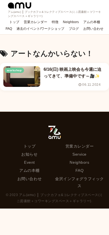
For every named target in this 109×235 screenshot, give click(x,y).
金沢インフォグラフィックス (79, 182)
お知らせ (29, 154)
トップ (29, 146)
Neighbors (79, 162)
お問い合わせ (29, 179)
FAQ (79, 170)
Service (79, 154)
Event (29, 162)
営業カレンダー (79, 146)
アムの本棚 (29, 170)
